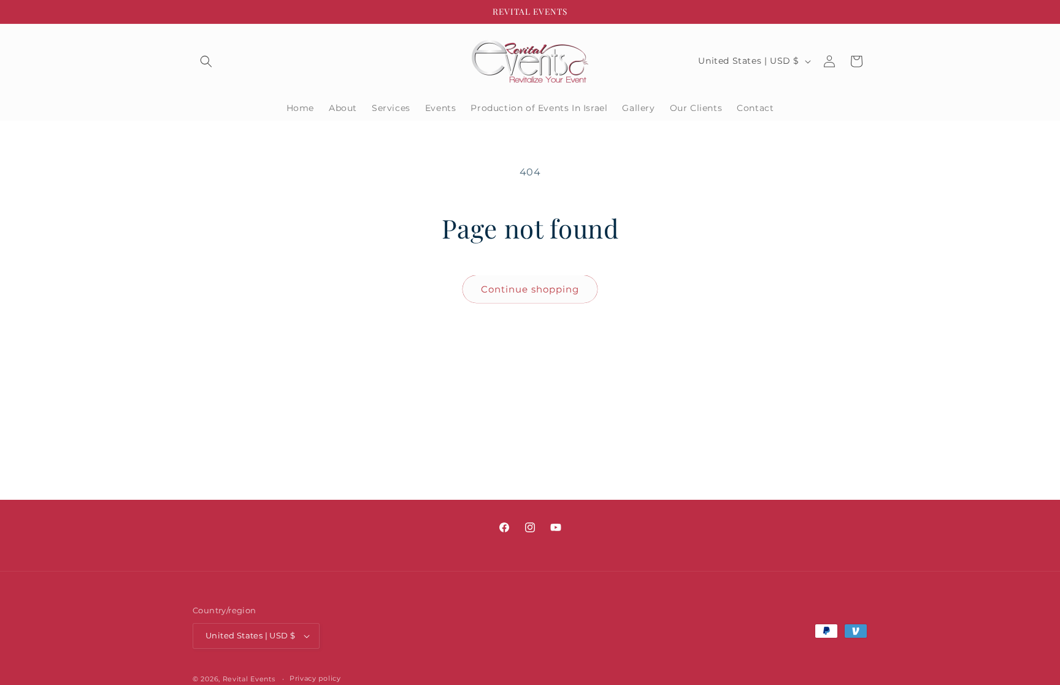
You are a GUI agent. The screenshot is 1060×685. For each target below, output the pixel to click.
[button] (206, 61)
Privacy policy (315, 678)
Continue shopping (530, 289)
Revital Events (249, 679)
